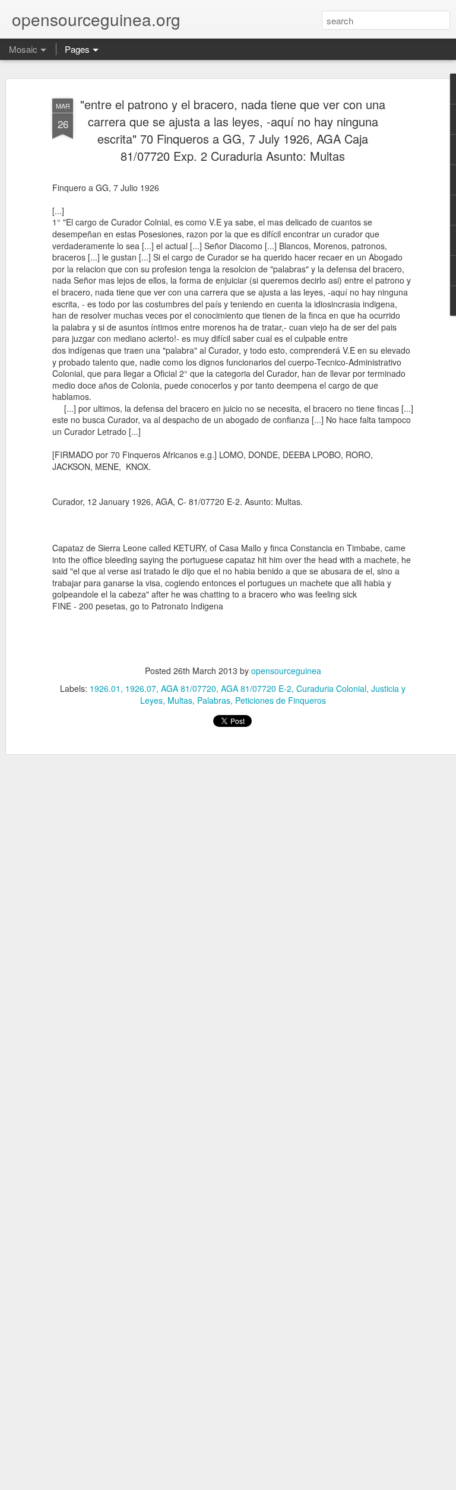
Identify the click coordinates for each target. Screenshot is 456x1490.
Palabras (213, 700)
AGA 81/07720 (188, 688)
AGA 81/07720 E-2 (256, 688)
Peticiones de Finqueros (280, 700)
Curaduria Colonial (331, 688)
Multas (179, 700)
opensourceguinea (286, 670)
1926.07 (140, 688)
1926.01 (105, 688)
